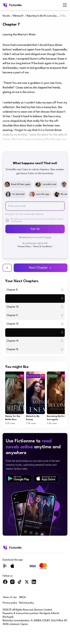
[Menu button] (65, 5)
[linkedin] (33, 583)
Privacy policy (10, 603)
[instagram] (12, 583)
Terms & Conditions (42, 246)
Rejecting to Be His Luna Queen (43, 16)
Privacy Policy (24, 246)
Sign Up (35, 228)
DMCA (22, 597)
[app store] (46, 478)
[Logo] (12, 5)
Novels (6, 16)
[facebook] (5, 583)
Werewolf (18, 16)
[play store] (18, 478)
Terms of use (10, 597)
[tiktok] (19, 583)
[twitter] (26, 583)
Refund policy (26, 603)
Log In (48, 237)
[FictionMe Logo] (12, 547)
